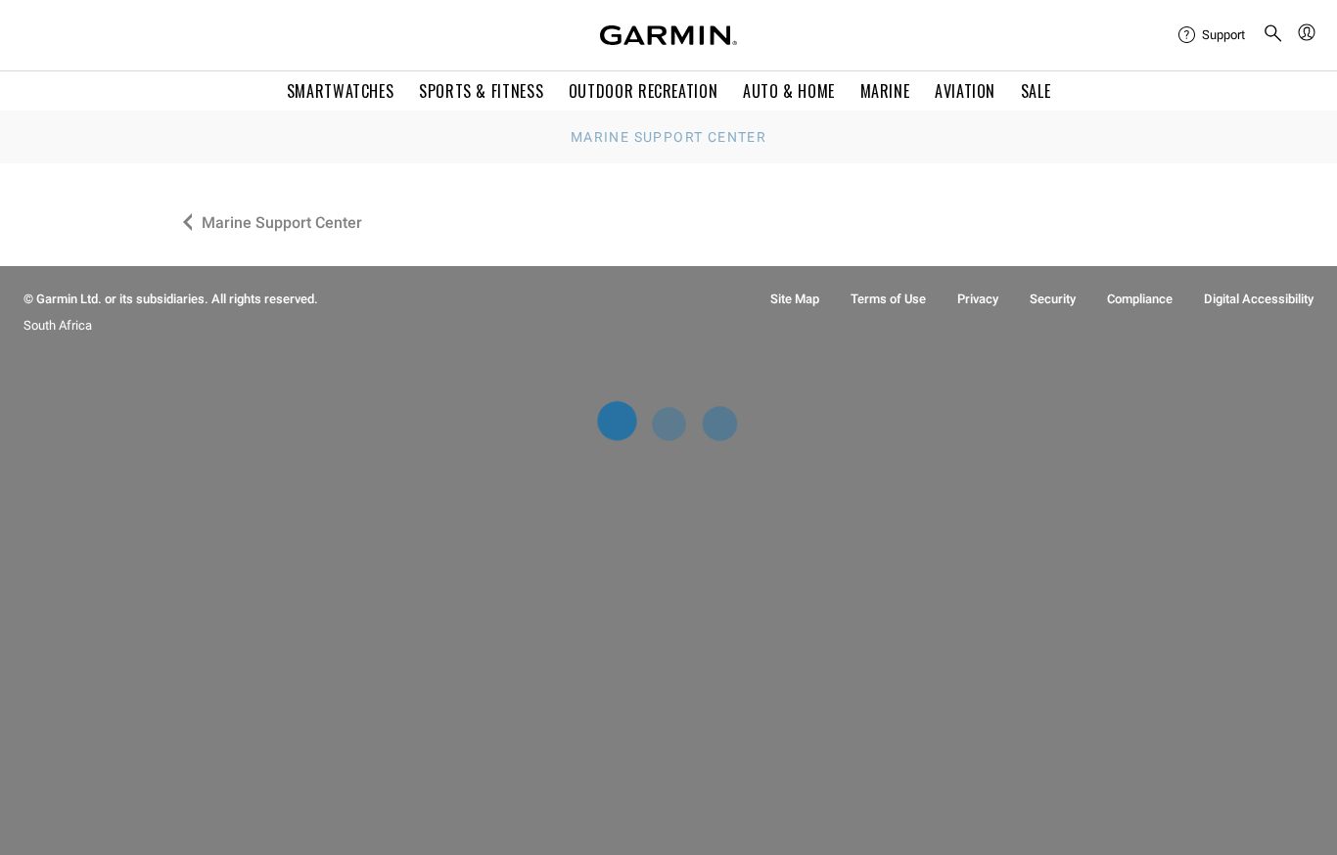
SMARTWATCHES (340, 91)
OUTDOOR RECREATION (643, 91)
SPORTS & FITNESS (481, 91)
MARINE (885, 91)
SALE (1036, 91)
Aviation (965, 91)
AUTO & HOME (789, 91)
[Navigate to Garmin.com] (668, 35)
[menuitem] (1212, 35)
